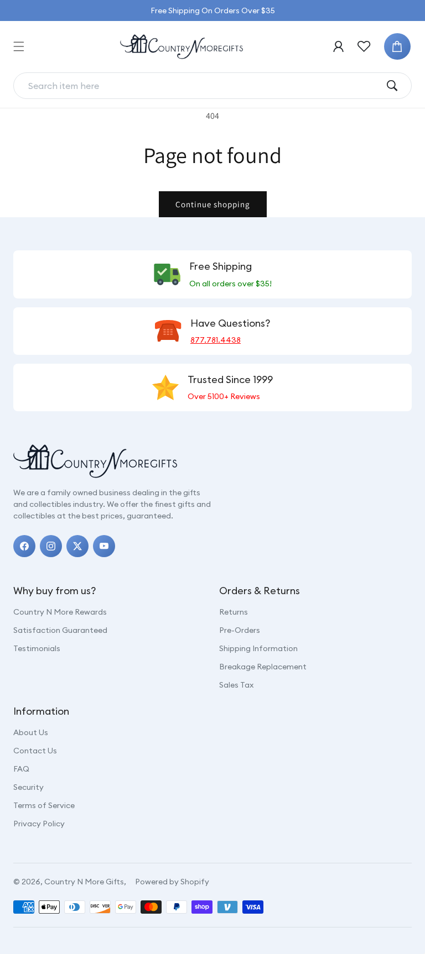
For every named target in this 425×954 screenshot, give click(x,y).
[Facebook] (24, 546)
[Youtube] (104, 546)
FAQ (21, 769)
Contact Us (35, 751)
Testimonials (36, 648)
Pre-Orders (239, 630)
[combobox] (203, 86)
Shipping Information (258, 648)
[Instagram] (51, 546)
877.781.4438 (215, 340)
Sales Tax (236, 685)
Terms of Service (44, 805)
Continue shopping (212, 204)
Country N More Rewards (60, 612)
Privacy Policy (39, 824)
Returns (233, 612)
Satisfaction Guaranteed (60, 630)
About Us (30, 732)
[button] (19, 46)
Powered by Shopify (172, 882)
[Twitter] (77, 546)
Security (28, 787)
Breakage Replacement (263, 667)
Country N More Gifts (84, 882)
